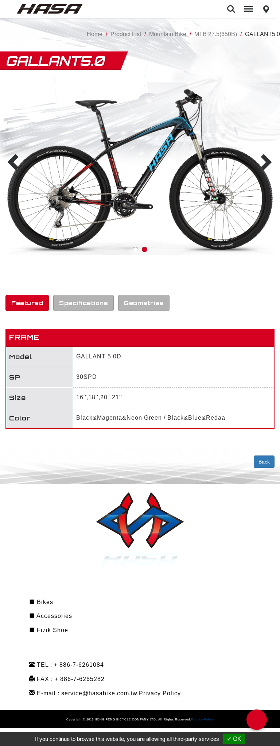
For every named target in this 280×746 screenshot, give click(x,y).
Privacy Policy (160, 693)
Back (264, 462)
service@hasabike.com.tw (99, 693)
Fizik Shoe (51, 630)
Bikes (44, 602)
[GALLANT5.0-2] (140, 169)
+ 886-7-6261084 (79, 665)
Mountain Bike (167, 34)
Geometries (144, 303)
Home (94, 34)
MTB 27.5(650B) (215, 34)
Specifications (83, 303)
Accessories (53, 616)
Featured (27, 303)
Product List (125, 34)
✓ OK (234, 739)
